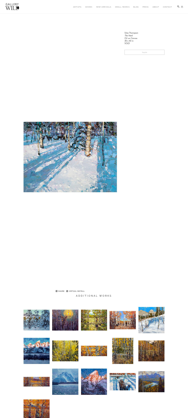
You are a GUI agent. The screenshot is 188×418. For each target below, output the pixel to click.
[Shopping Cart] (182, 7)
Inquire (144, 52)
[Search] (178, 7)
